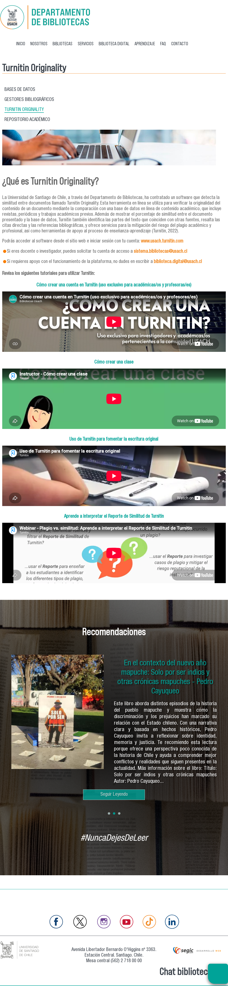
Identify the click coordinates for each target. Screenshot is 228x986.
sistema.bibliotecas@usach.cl (160, 251)
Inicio (20, 43)
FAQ (163, 43)
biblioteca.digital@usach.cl (178, 262)
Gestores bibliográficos (29, 100)
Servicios (86, 43)
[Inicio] (45, 29)
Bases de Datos (19, 90)
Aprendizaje (144, 43)
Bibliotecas (62, 43)
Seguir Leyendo (114, 794)
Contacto (179, 43)
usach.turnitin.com (167, 241)
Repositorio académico (27, 120)
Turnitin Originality (24, 110)
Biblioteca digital (114, 43)
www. (146, 241)
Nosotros (38, 43)
